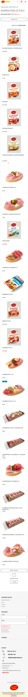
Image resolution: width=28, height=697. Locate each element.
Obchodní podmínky (5, 600)
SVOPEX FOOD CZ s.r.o (15, 14)
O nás (2, 602)
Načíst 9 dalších (14, 570)
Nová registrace (4, 630)
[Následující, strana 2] (14, 575)
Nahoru (15, 582)
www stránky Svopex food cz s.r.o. (14, 682)
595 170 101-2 (11, 651)
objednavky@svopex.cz (15, 657)
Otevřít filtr (14, 19)
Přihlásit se (6, 626)
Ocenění (3, 604)
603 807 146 (11, 654)
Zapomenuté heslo (5, 631)
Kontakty (3, 606)
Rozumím (14, 695)
